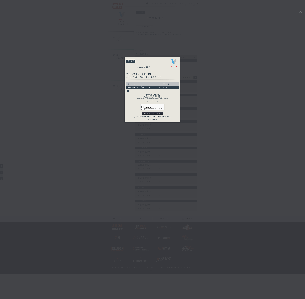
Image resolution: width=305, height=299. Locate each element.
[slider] (173, 84)
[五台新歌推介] (127, 91)
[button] (128, 84)
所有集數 (131, 61)
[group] (168, 84)
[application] (152, 84)
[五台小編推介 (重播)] (149, 74)
